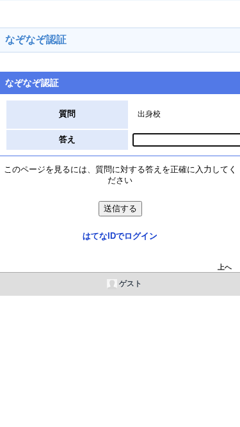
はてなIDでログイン (120, 236)
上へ (225, 267)
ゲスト (130, 283)
